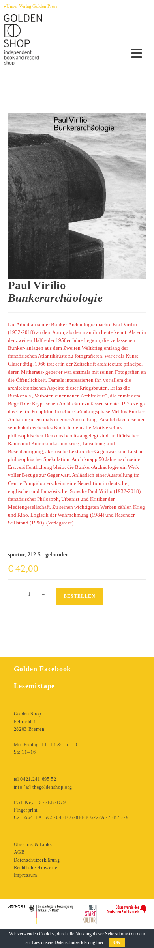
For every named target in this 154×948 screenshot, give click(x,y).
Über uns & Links (33, 844)
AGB (19, 852)
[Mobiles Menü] (137, 54)
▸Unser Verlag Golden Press (31, 6)
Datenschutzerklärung (37, 860)
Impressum (25, 875)
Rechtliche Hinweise (35, 867)
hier (99, 942)
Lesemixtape (34, 686)
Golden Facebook (42, 669)
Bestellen (80, 596)
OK (116, 942)
